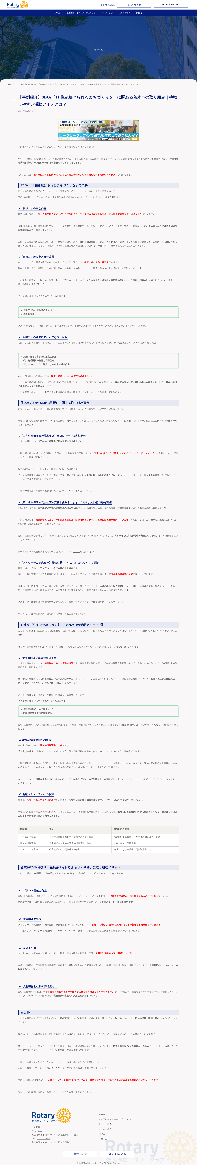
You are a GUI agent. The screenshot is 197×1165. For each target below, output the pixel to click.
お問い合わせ (134, 4)
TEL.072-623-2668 (171, 4)
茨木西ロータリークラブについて (81, 13)
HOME (58, 13)
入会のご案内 (125, 13)
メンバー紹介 (107, 13)
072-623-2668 (43, 1138)
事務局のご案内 (108, 5)
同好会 (139, 13)
